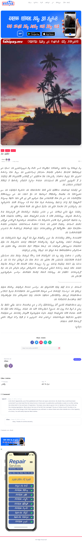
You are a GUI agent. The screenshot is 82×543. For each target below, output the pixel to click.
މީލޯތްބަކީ (3, 384)
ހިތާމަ (3, 150)
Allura (3, 159)
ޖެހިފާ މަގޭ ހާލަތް (45, 384)
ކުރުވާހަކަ (7, 150)
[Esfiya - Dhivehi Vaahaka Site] (8, 3)
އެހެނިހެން (13, 150)
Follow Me (77, 359)
